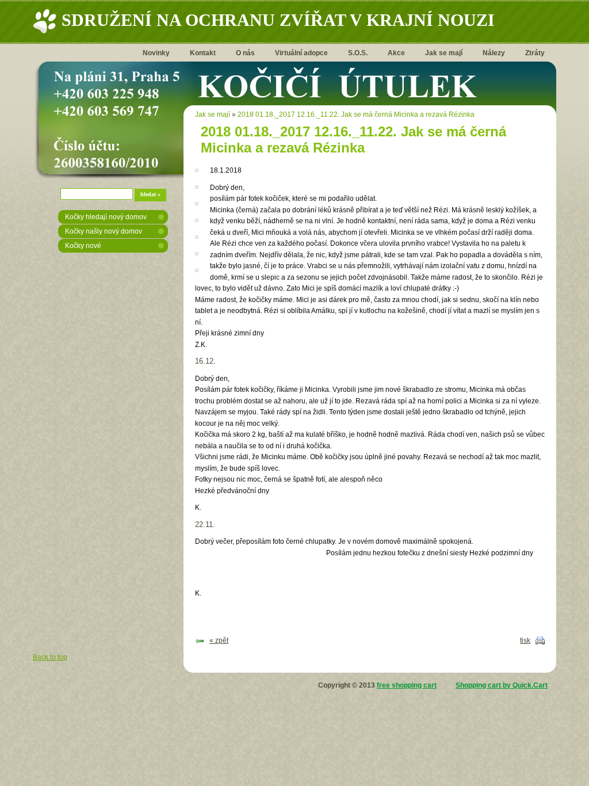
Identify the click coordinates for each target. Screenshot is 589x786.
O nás (245, 53)
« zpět (218, 640)
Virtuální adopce (301, 53)
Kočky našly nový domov (103, 231)
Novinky (156, 53)
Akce (396, 53)
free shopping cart (407, 685)
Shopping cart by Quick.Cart (502, 685)
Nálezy (494, 53)
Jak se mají (443, 53)
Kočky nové (83, 246)
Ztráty (535, 53)
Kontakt (203, 53)
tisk (525, 640)
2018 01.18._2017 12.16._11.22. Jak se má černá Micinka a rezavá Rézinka (356, 114)
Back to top (50, 657)
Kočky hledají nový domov (106, 217)
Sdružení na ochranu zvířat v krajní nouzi (278, 19)
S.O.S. (358, 53)
